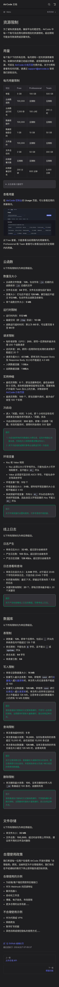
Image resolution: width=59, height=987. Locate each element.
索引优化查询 (17, 763)
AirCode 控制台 (14, 200)
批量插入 (10, 691)
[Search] (49, 4)
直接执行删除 (15, 798)
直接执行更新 (15, 710)
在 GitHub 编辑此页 (15, 943)
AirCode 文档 (10, 4)
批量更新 (19, 680)
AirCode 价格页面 (24, 64)
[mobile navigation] (54, 4)
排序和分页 (35, 763)
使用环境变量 (42, 513)
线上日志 (44, 602)
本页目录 (50, 12)
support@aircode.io (38, 68)
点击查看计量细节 (15, 184)
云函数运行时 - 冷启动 (39, 445)
